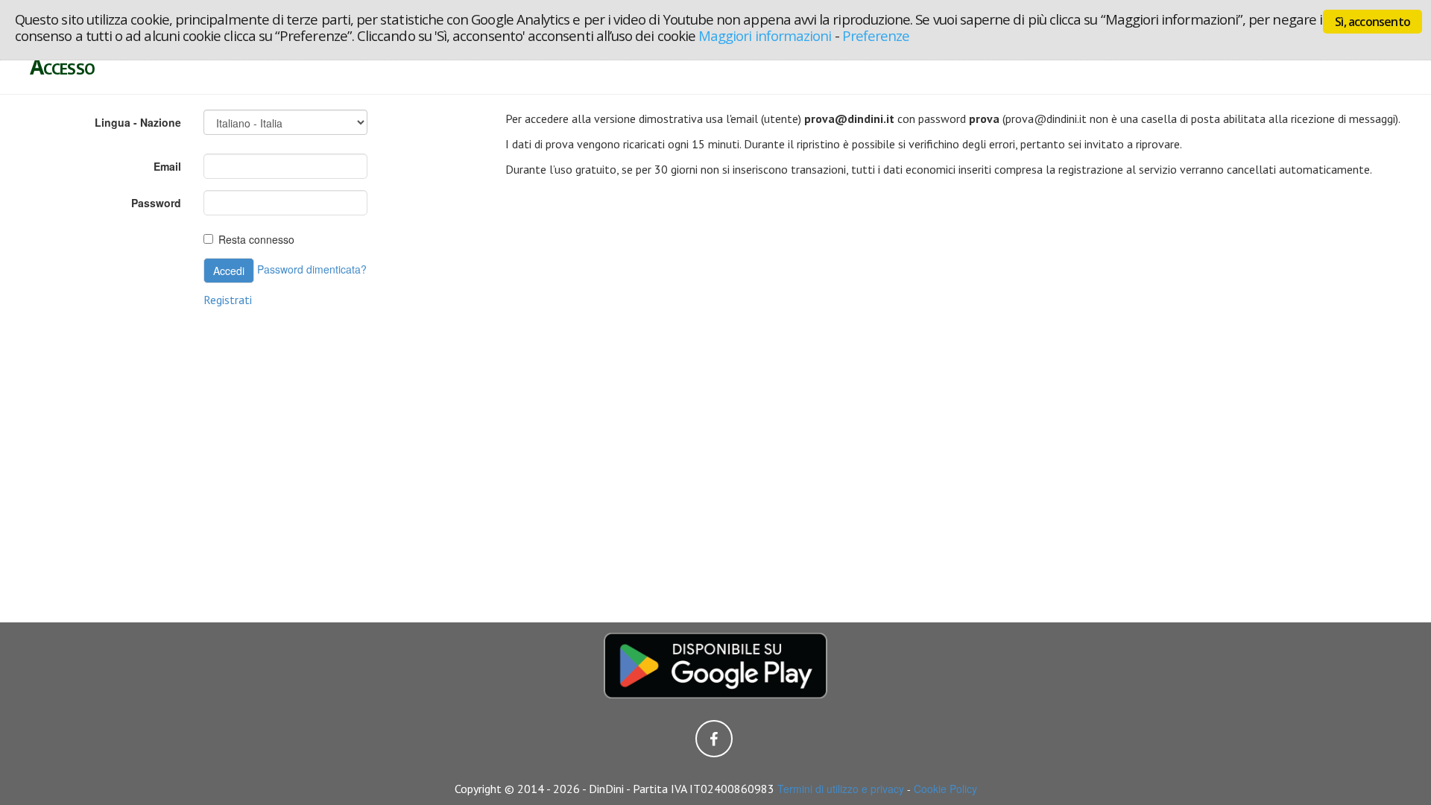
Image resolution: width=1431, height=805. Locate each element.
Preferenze (876, 35)
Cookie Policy (945, 788)
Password (156, 202)
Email (167, 166)
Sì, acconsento (1372, 21)
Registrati (227, 299)
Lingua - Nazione (138, 122)
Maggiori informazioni (764, 35)
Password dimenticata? (312, 269)
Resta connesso (256, 239)
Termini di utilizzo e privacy (840, 788)
